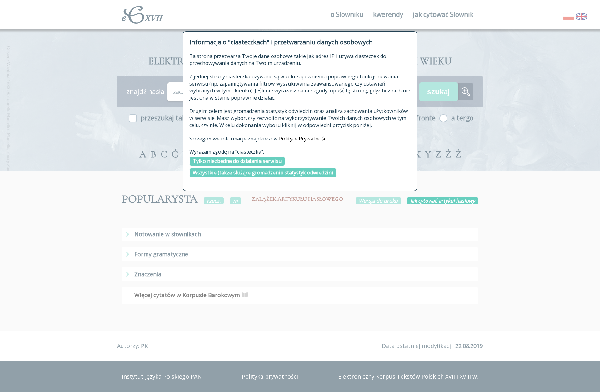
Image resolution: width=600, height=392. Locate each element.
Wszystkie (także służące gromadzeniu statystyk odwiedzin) (263, 172)
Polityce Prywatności (303, 138)
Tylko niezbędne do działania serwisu (237, 161)
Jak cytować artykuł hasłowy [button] (442, 200)
